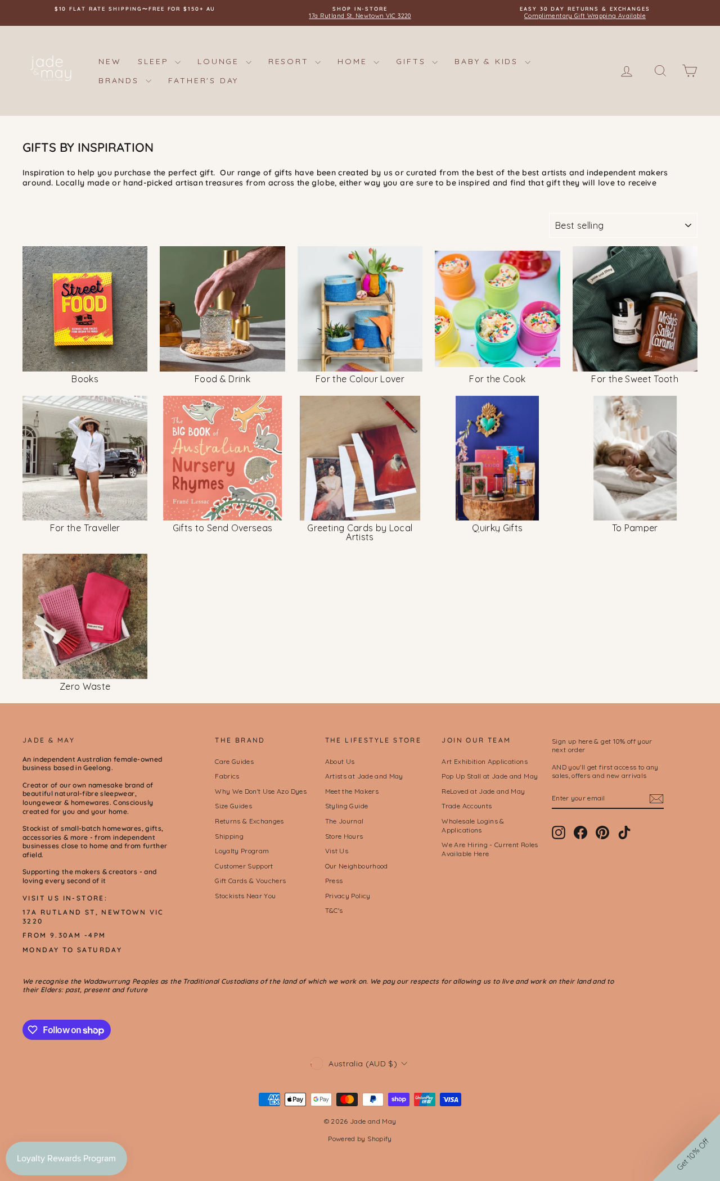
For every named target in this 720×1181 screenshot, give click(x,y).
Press (334, 880)
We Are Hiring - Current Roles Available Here (490, 849)
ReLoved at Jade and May (483, 791)
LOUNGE (220, 61)
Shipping (229, 836)
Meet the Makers (352, 791)
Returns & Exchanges (249, 821)
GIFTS (412, 61)
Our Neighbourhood (356, 866)
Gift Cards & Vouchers (250, 880)
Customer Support (244, 866)
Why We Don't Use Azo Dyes (261, 791)
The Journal (344, 821)
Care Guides (234, 761)
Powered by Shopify (360, 1138)
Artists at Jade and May (364, 776)
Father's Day (203, 80)
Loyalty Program (242, 851)
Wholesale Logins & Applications (473, 825)
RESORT (290, 61)
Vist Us (336, 851)
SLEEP (155, 61)
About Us (340, 761)
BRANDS (120, 80)
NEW (109, 61)
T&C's (334, 910)
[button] (686, 1147)
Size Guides (233, 806)
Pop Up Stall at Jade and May (490, 776)
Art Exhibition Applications (484, 761)
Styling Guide (346, 806)
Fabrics (227, 776)
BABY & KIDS (488, 61)
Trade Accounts (467, 806)
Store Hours (344, 836)
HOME (354, 61)
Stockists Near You (245, 896)
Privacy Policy (348, 896)
